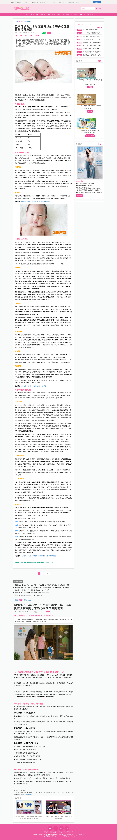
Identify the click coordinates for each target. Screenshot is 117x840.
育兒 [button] (32, 14)
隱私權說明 (77, 2)
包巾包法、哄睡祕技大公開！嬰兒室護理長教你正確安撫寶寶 (38, 556)
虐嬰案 (43, 615)
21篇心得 (90, 87)
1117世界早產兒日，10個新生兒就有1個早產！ (34, 386)
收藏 (49, 32)
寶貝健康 (28, 22)
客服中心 (59, 832)
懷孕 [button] (27, 14)
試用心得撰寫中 (90, 135)
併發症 (31, 35)
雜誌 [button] (67, 14)
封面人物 (43, 14)
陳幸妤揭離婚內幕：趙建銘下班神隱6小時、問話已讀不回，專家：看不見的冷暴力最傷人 (42, 588)
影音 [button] (53, 14)
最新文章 (80, 24)
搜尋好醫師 (74, 14)
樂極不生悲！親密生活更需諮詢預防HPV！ (28, 593)
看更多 (98, 27)
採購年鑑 (82, 14)
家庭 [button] (37, 14)
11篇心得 (90, 111)
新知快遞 (27, 600)
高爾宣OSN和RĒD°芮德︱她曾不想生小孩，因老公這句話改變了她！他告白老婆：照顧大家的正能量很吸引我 (43, 585)
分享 (35, 611)
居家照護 (36, 35)
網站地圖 (46, 832)
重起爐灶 (37, 615)
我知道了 (97, 2)
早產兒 (26, 35)
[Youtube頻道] (50, 828)
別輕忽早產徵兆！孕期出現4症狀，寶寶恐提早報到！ (36, 201)
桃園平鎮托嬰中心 (23, 615)
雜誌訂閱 (79, 195)
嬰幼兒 (21, 35)
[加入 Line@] (61, 828)
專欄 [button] (49, 14)
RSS (72, 832)
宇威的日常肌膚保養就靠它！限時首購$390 (28, 595)
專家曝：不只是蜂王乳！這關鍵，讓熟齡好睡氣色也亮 (32, 590)
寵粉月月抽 (90, 14)
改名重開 (31, 615)
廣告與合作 (66, 832)
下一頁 (47, 573)
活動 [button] (63, 14)
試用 (58, 14)
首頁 (17, 22)
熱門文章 (88, 24)
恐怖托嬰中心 (49, 615)
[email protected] (28, 794)
